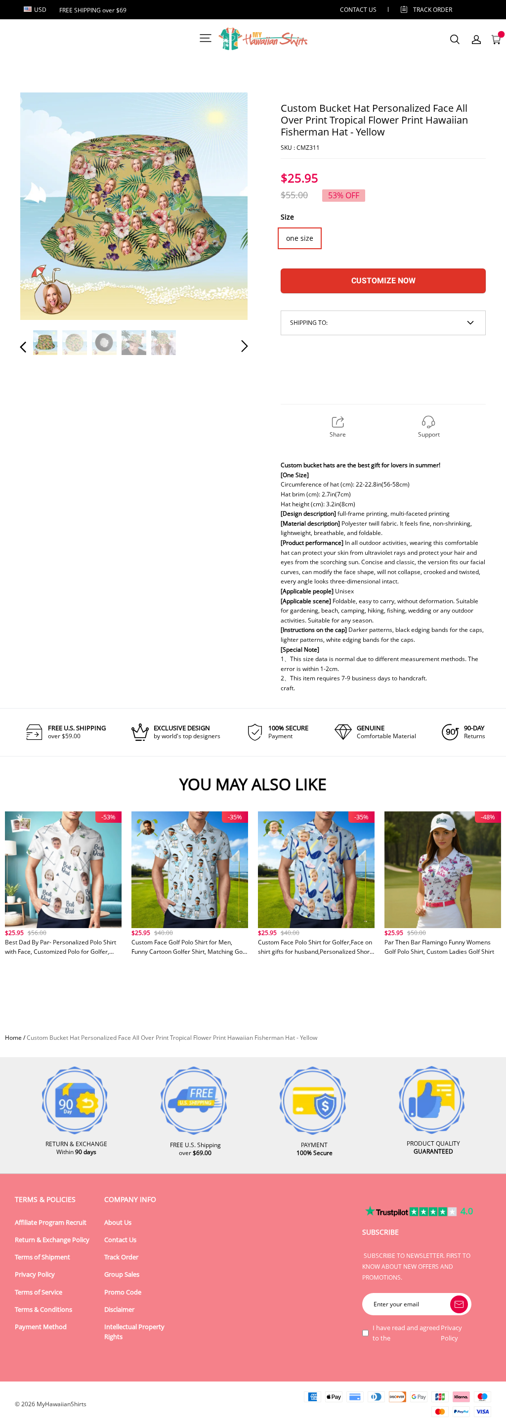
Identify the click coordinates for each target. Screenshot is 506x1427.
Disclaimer (119, 1309)
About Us (117, 1222)
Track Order (432, 9)
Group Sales (121, 1274)
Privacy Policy (35, 1274)
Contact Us (120, 1240)
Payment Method (41, 1327)
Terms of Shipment (42, 1257)
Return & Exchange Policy (52, 1240)
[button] (43, 207)
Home (13, 1037)
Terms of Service (38, 1292)
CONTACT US (358, 9)
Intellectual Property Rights (134, 1332)
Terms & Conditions (43, 1309)
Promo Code (122, 1292)
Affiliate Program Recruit (50, 1222)
